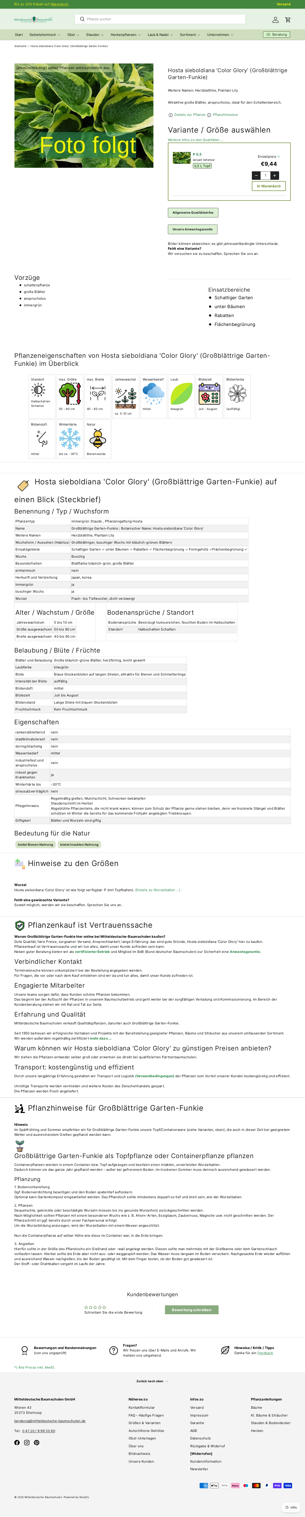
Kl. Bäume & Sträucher (269, 1415)
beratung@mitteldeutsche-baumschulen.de (50, 1421)
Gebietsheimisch (42, 35)
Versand (284, 4)
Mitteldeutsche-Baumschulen (43, 1497)
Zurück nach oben (150, 1381)
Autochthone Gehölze (146, 1431)
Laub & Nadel (158, 35)
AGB (193, 1431)
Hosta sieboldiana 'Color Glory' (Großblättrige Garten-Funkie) (69, 46)
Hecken (257, 1431)
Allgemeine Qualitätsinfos (193, 212)
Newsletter (199, 1469)
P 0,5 (197, 154)
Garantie (197, 1423)
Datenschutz (200, 1438)
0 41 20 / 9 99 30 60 (38, 1431)
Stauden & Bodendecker (271, 1423)
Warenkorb (60, 4)
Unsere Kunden (141, 1461)
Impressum (199, 1415)
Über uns (136, 1446)
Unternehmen (218, 35)
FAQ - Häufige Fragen (146, 1415)
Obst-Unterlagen (142, 1438)
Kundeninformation (205, 1461)
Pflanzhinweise (225, 115)
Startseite (20, 46)
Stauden (92, 35)
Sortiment (188, 35)
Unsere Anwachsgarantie (193, 229)
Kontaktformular (142, 1407)
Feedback (265, 1353)
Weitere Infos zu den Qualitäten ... (196, 140)
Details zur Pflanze (189, 115)
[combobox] (160, 19)
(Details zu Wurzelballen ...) (157, 890)
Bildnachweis (139, 1453)
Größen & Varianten (145, 1423)
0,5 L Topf (202, 166)
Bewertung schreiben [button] (191, 1310)
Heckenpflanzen (123, 35)
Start (19, 35)
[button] (288, 20)
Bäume (256, 1407)
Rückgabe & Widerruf (207, 1446)
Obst (71, 35)
